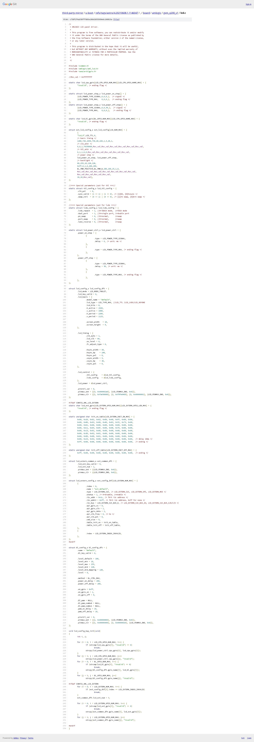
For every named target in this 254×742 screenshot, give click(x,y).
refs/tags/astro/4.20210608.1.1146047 (117, 12)
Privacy (23, 738)
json (249, 738)
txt (242, 738)
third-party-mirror (72, 12)
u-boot (89, 12)
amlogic (156, 12)
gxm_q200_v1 (170, 12)
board (146, 12)
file (116, 19)
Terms (30, 738)
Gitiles (16, 738)
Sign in (248, 4)
